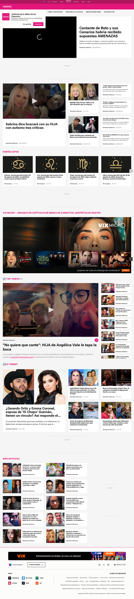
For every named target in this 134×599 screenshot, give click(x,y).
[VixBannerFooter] (67, 556)
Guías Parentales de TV (117, 581)
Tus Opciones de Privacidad (116, 588)
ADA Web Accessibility (72, 581)
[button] (34, 101)
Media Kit (103, 581)
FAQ (108, 581)
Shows (61, 1)
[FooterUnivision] (15, 564)
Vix (48, 1)
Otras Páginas (34, 565)
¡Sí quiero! (38, 24)
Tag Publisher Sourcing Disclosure (69, 585)
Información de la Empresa (116, 578)
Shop (89, 1)
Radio (83, 1)
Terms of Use (103, 578)
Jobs (86, 581)
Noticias (54, 1)
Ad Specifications (94, 581)
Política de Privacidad (72, 578)
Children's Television (101, 588)
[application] (39, 37)
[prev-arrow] (1, 259)
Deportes (76, 1)
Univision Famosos (12, 143)
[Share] (96, 340)
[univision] (7, 6)
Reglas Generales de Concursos (71, 588)
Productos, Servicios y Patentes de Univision (112, 585)
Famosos (68, 1)
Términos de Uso (93, 578)
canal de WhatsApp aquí (21, 357)
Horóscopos (8, 184)
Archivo (81, 581)
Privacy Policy (83, 578)
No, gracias (27, 24)
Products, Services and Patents (89, 585)
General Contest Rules (88, 588)
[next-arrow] (131, 171)
